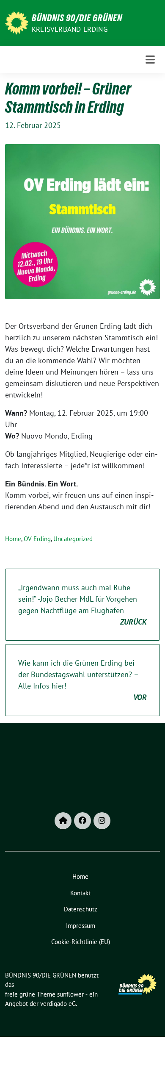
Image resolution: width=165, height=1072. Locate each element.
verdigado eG (58, 1004)
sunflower (70, 994)
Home (13, 539)
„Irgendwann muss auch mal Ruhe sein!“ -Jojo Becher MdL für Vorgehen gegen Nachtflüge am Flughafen (82, 605)
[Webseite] (63, 820)
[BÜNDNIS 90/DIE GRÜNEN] (16, 22)
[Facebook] (82, 820)
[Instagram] (102, 820)
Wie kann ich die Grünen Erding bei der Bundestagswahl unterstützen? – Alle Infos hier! (82, 680)
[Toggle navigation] (150, 60)
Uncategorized (73, 539)
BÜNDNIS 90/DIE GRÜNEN (77, 17)
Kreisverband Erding (69, 29)
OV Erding (37, 539)
